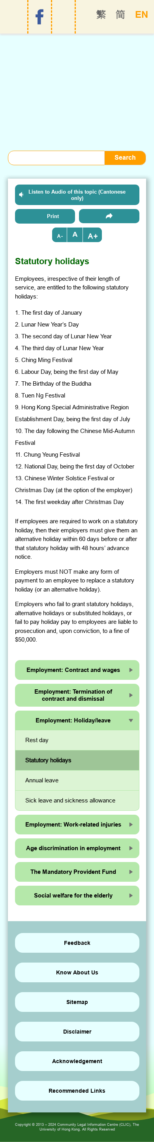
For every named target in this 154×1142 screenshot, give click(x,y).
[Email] (109, 216)
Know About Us (77, 972)
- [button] (62, 236)
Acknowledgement (77, 1061)
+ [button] (96, 236)
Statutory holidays (48, 760)
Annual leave (41, 780)
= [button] (75, 235)
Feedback (77, 943)
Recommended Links (77, 1091)
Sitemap (77, 1002)
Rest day (37, 740)
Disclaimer (77, 1031)
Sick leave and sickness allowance (70, 800)
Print (53, 216)
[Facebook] (39, 17)
